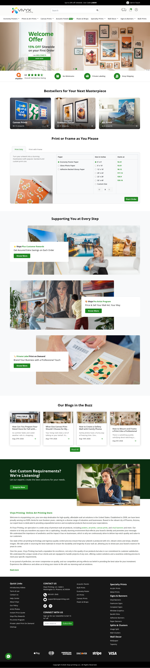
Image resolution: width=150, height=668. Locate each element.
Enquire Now (19, 487)
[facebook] (45, 606)
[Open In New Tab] (75, 46)
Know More (22, 256)
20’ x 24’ (100, 173)
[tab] (74, 69)
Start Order (131, 199)
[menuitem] (11, 19)
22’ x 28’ (100, 176)
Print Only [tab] (19, 149)
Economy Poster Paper (69, 162)
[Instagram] (50, 606)
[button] (8, 656)
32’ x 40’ (100, 180)
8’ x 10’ (100, 165)
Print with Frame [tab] (35, 149)
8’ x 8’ (99, 162)
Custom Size (102, 184)
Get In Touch (135, 3)
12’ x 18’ (100, 169)
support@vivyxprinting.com (58, 599)
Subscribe (67, 623)
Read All (75, 449)
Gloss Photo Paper (67, 165)
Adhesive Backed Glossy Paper (72, 169)
